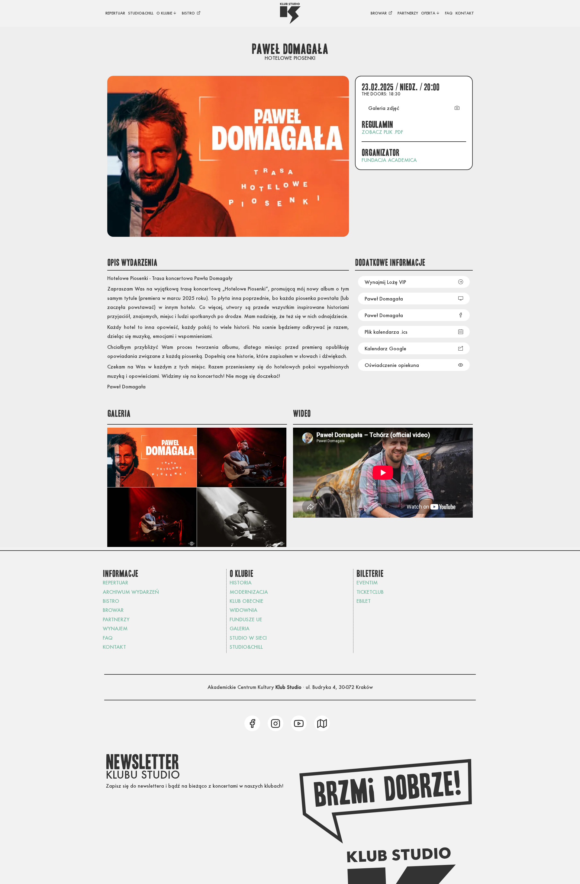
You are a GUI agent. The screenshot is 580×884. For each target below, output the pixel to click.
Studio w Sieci (248, 638)
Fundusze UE (246, 619)
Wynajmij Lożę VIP (385, 282)
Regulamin (377, 125)
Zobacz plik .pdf (382, 132)
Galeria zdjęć (383, 108)
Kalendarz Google (385, 348)
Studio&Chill (246, 647)
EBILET (363, 601)
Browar (113, 610)
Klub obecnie (246, 601)
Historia (241, 582)
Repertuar (115, 582)
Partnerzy (116, 619)
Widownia (243, 610)
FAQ (108, 638)
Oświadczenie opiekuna (392, 365)
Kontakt (114, 647)
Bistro (111, 601)
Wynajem (115, 628)
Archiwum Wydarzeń (131, 592)
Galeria (240, 628)
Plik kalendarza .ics (386, 332)
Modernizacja (249, 592)
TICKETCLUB (370, 592)
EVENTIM (367, 582)
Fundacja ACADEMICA (389, 160)
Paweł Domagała (384, 298)
